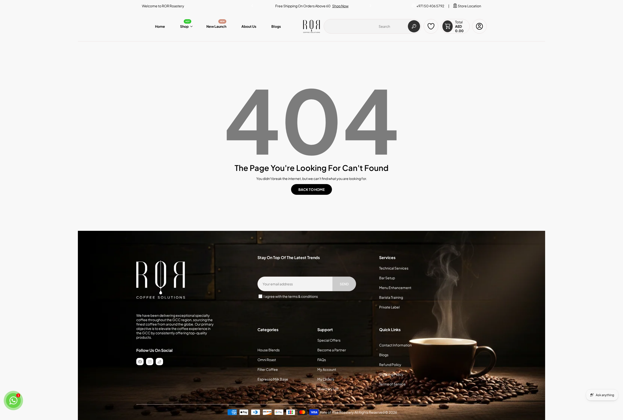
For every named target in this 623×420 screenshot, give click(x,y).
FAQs (321, 359)
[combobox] (372, 26)
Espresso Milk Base (272, 379)
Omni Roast (266, 359)
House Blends (268, 350)
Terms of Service (392, 384)
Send (344, 284)
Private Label (389, 307)
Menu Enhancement (395, 287)
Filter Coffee (267, 369)
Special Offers (328, 340)
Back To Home (311, 189)
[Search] (414, 26)
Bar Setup (387, 278)
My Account (326, 369)
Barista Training (391, 297)
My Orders (325, 379)
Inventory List (328, 389)
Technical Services (393, 268)
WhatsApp (333, 6)
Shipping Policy (391, 374)
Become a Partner (331, 350)
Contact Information (395, 345)
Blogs (383, 355)
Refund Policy (390, 364)
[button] (370, 4)
